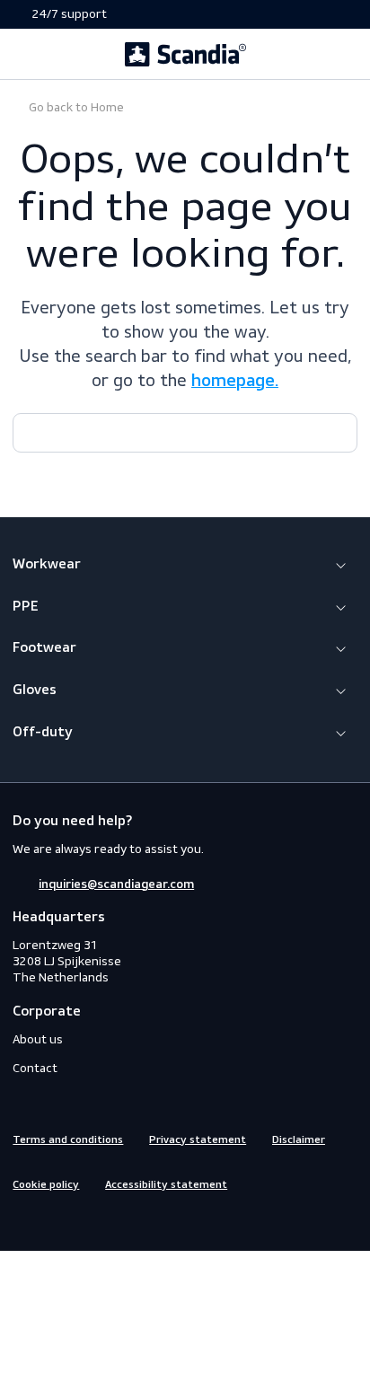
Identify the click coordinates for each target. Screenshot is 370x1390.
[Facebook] (22, 1221)
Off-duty (43, 733)
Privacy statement (197, 1140)
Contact (35, 1068)
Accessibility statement (166, 1185)
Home (75, 107)
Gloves (35, 690)
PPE (26, 607)
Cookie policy (46, 1185)
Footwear (44, 648)
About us (38, 1039)
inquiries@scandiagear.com (116, 884)
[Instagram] (55, 1221)
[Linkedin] (87, 1221)
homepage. (234, 382)
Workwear (47, 565)
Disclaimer (298, 1140)
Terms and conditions (68, 1140)
